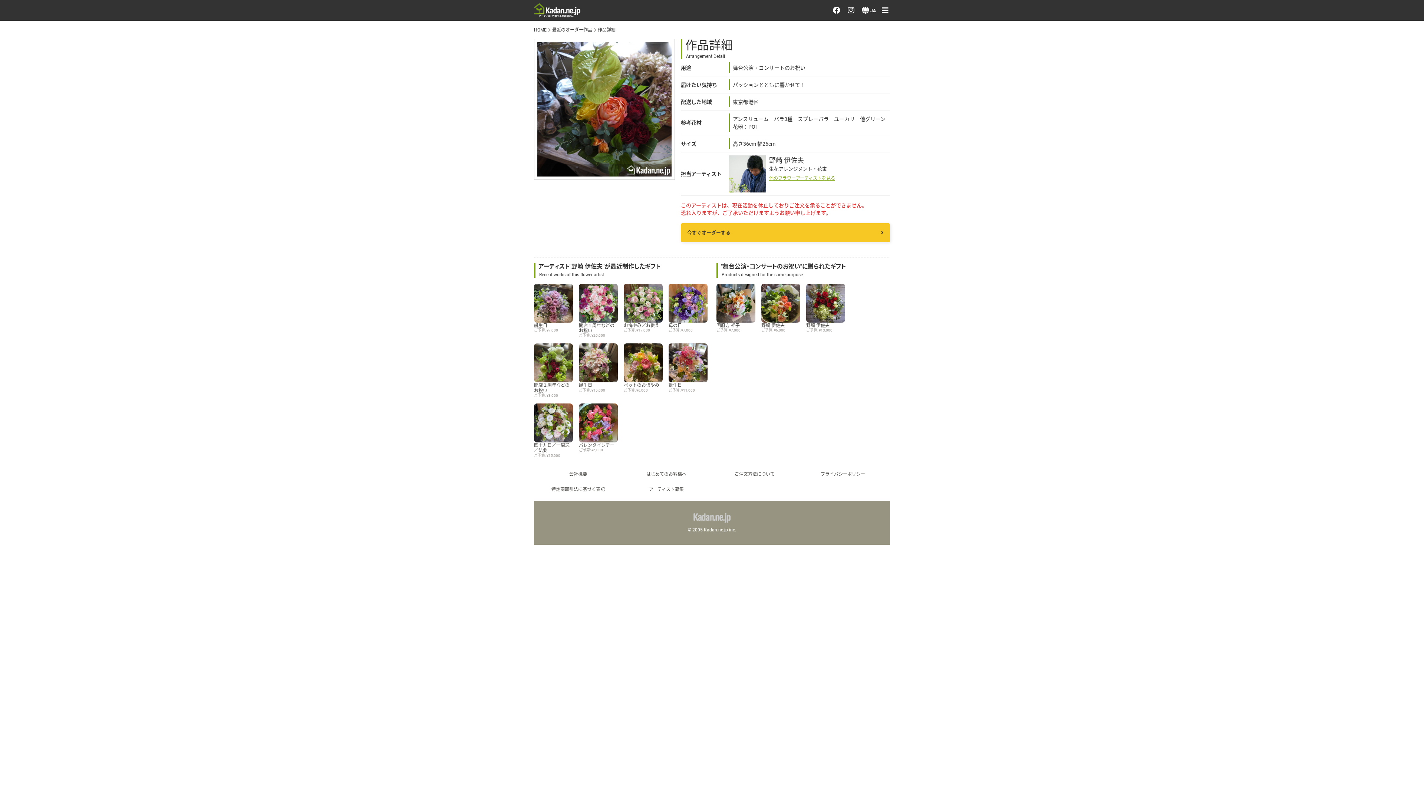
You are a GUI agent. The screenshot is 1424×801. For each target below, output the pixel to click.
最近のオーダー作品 (1341, 52)
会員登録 (1324, 165)
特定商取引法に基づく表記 (578, 489)
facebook (1332, 298)
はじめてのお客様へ (666, 474)
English (1321, 389)
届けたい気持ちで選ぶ (1344, 95)
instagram (1333, 320)
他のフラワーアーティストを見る (802, 178)
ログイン (1324, 143)
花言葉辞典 (1328, 214)
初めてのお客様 (1334, 256)
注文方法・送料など (1341, 235)
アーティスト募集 (666, 489)
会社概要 (578, 474)
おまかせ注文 (1331, 31)
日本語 (1321, 368)
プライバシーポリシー (1344, 277)
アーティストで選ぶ (1341, 74)
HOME (540, 30)
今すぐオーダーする (709, 232)
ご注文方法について (755, 474)
